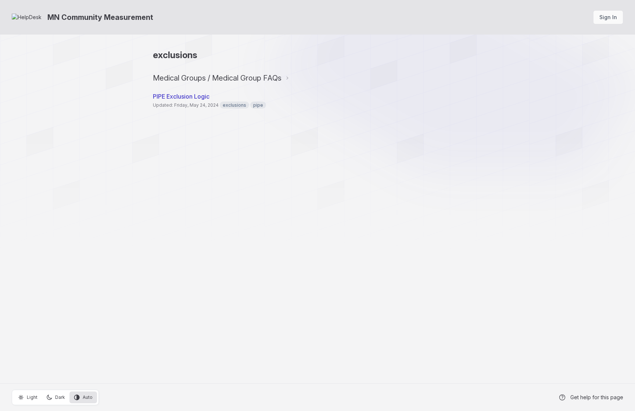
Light (32, 397)
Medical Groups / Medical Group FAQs (217, 78)
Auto (88, 397)
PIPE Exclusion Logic (181, 96)
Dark (60, 397)
